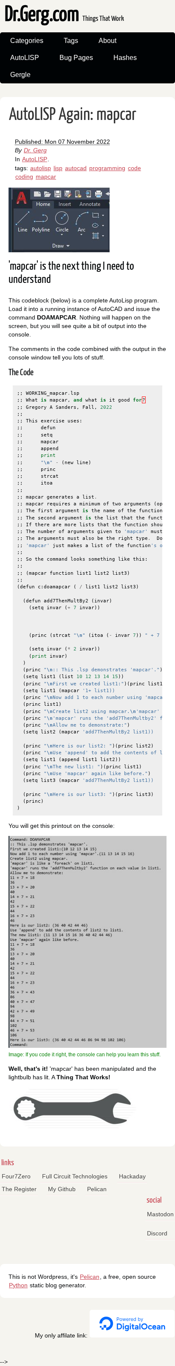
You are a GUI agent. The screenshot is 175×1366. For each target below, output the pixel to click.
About (107, 40)
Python (18, 1285)
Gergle (20, 74)
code (134, 168)
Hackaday (132, 1176)
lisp (58, 168)
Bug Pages (76, 57)
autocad (76, 168)
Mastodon (160, 1214)
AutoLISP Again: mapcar (72, 115)
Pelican (97, 1189)
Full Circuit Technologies (74, 1176)
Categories (26, 40)
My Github (62, 1189)
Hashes (125, 57)
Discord (157, 1233)
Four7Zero (16, 1176)
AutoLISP (24, 57)
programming (107, 168)
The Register (19, 1189)
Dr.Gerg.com (64, 15)
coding (24, 176)
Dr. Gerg (35, 150)
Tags (71, 40)
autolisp (40, 168)
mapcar (46, 176)
